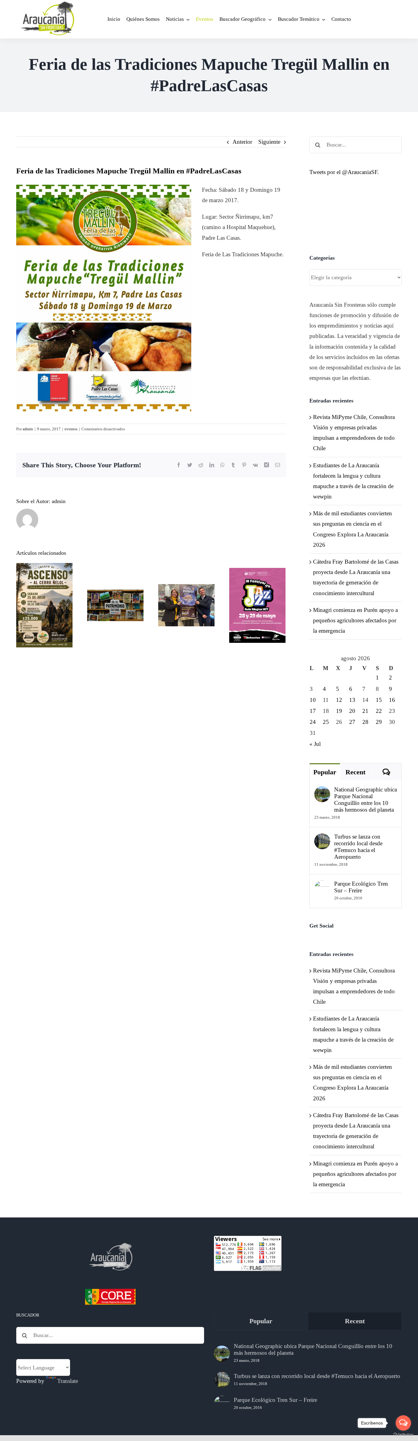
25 (326, 722)
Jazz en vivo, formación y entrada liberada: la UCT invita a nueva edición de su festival (257, 571)
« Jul (315, 744)
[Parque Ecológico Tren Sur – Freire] (322, 885)
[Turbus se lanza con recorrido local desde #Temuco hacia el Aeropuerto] (322, 838)
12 (339, 700)
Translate (67, 1381)
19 (339, 711)
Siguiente (269, 142)
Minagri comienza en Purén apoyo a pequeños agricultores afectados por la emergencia (355, 620)
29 (379, 722)
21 (365, 711)
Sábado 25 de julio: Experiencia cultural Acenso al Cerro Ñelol (44, 576)
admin (28, 429)
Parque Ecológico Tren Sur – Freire (361, 887)
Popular (324, 772)
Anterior (242, 142)
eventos (71, 429)
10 (313, 700)
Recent (355, 772)
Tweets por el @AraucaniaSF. (344, 172)
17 (313, 711)
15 (379, 700)
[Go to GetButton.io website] (403, 1435)
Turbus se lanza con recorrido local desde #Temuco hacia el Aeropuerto (358, 846)
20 (352, 711)
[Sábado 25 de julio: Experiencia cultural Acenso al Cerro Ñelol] (44, 605)
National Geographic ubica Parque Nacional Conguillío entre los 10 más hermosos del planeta (365, 799)
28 (365, 722)
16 (392, 700)
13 (352, 700)
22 (379, 711)
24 (313, 722)
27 (352, 722)
